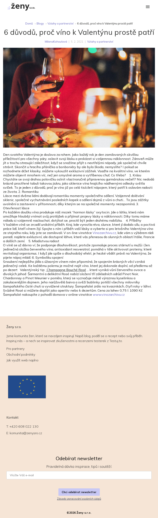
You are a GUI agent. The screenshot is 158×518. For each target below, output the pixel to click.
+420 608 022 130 (23, 426)
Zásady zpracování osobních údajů (79, 498)
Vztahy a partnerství (60, 23)
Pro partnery (15, 349)
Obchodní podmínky (20, 354)
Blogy (40, 23)
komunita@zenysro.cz (26, 433)
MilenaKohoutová (56, 41)
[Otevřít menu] (148, 7)
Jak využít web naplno (22, 360)
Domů (29, 23)
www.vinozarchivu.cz (109, 294)
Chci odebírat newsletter (79, 492)
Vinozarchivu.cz (104, 233)
